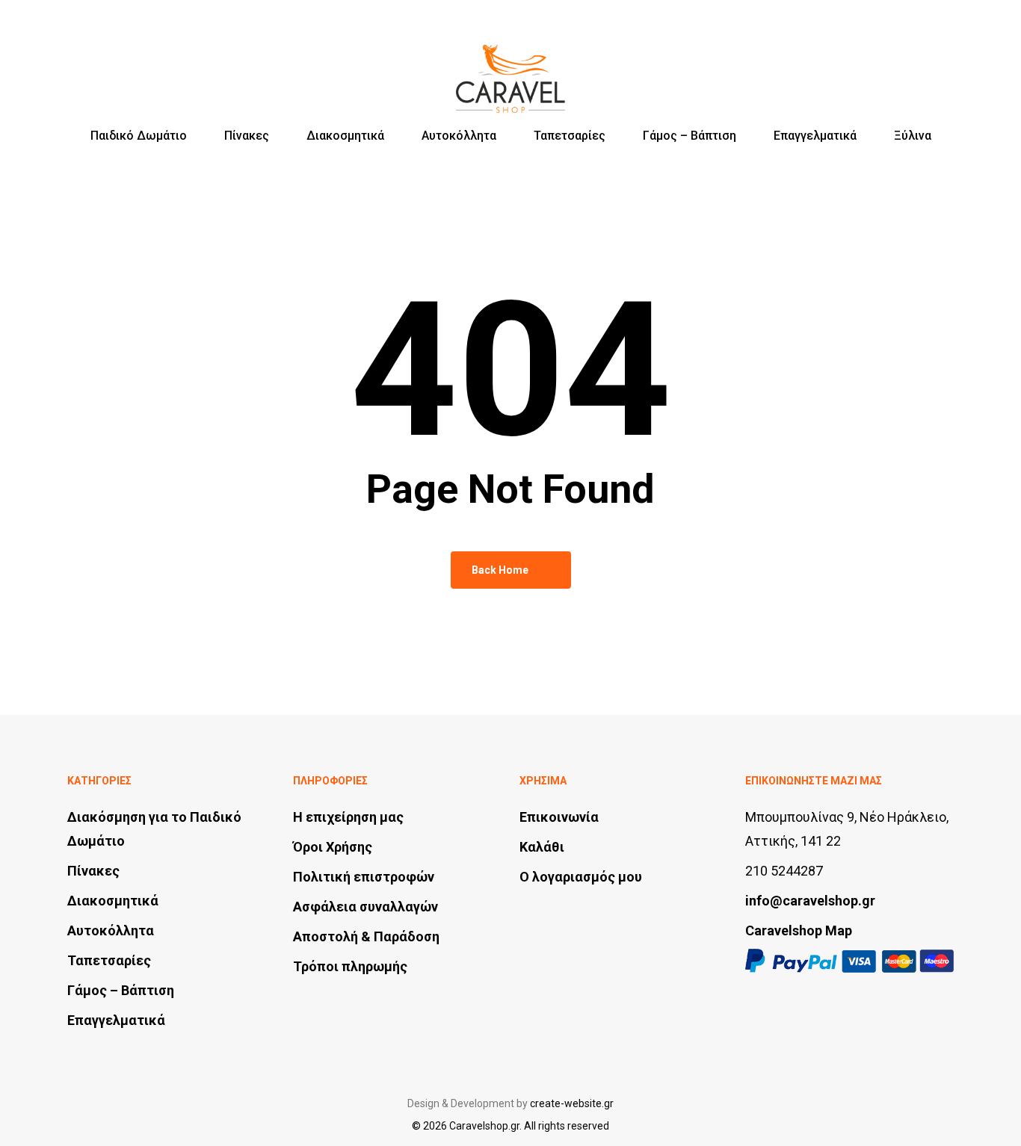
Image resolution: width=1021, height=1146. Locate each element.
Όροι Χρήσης (332, 847)
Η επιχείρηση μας (348, 817)
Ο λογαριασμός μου (580, 877)
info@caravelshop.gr (810, 900)
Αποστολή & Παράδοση (366, 936)
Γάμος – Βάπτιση (120, 990)
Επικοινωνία (559, 817)
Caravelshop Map (798, 930)
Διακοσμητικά (112, 900)
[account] (907, 65)
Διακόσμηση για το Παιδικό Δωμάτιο (154, 829)
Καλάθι (541, 847)
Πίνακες (93, 871)
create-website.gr (572, 1103)
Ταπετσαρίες (109, 960)
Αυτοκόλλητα (110, 930)
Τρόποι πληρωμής (350, 966)
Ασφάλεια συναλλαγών (365, 906)
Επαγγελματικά (116, 1020)
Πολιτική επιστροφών (363, 877)
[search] (868, 65)
